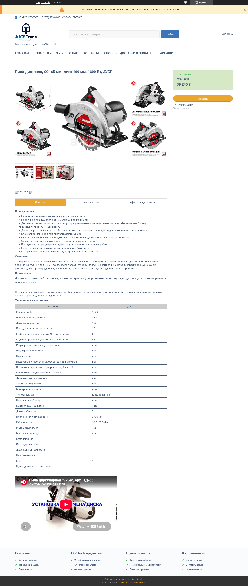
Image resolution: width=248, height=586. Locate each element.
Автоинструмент (83, 569)
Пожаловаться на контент (133, 582)
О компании (25, 569)
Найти (170, 34)
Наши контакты (194, 569)
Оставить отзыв (194, 564)
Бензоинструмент (139, 569)
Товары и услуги (47, 53)
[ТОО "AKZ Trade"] (42, 32)
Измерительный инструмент (145, 564)
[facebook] (22, 191)
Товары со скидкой (29, 564)
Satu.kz (140, 579)
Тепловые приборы (140, 560)
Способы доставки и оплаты (127, 53)
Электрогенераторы (85, 564)
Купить (203, 98)
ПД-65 (129, 306)
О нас (73, 53)
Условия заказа (194, 560)
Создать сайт (43, 2)
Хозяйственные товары (87, 560)
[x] (31, 191)
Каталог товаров (28, 560)
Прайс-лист (165, 53)
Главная (22, 53)
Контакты (91, 53)
